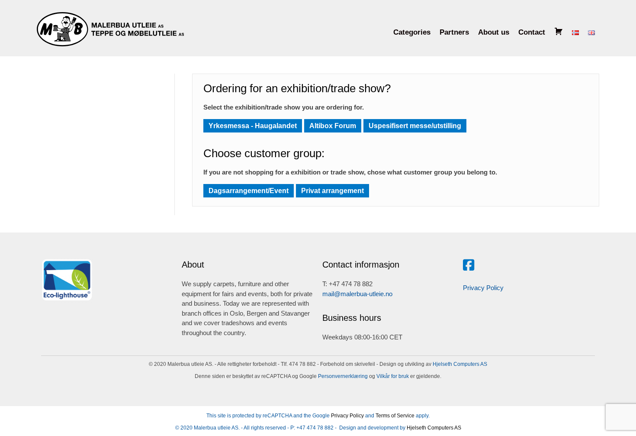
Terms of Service (395, 416)
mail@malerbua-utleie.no (357, 293)
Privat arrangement (332, 190)
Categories (411, 32)
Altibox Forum (332, 125)
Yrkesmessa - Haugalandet (253, 125)
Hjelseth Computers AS (460, 364)
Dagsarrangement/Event (249, 190)
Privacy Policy (483, 287)
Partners (454, 32)
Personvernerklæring (342, 376)
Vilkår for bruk (392, 376)
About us (493, 32)
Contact (531, 32)
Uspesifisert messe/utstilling (415, 125)
